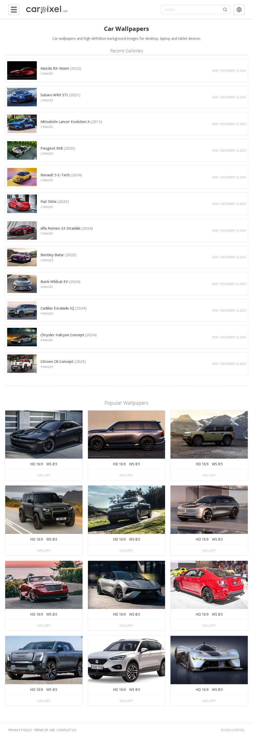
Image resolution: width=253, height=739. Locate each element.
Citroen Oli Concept (63, 361)
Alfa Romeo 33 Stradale (67, 228)
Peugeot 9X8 (58, 148)
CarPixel (238, 730)
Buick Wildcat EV (60, 281)
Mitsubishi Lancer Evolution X (71, 121)
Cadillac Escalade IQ (63, 308)
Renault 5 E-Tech (61, 174)
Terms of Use (44, 730)
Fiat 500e (55, 201)
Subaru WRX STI (60, 94)
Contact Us (66, 730)
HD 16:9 (36, 464)
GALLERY (44, 475)
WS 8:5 (51, 464)
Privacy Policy (20, 730)
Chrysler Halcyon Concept (69, 334)
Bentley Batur (58, 254)
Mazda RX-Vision (61, 68)
